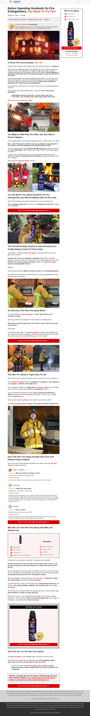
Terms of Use (55, 698)
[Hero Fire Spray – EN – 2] (33, 45)
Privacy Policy (48, 698)
